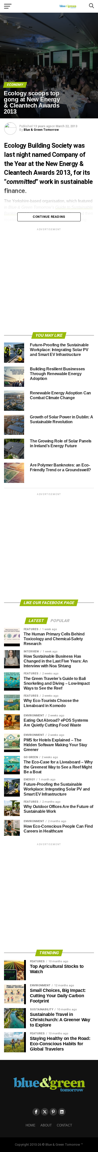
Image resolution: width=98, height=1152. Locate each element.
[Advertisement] (49, 281)
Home (30, 1125)
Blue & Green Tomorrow (41, 130)
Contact (64, 1125)
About (46, 1125)
